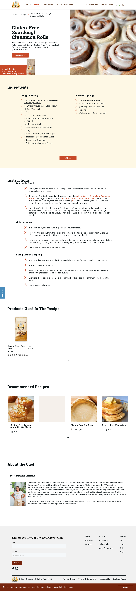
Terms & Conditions (87, 579)
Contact (102, 536)
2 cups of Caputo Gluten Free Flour (78, 198)
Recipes (23, 15)
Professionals (92, 5)
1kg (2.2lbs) (30, 347)
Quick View (21, 340)
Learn (59, 5)
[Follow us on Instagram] (16, 568)
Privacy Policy (69, 579)
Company (103, 540)
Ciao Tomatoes (107, 5)
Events (123, 536)
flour (74, 201)
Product (88, 544)
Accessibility (104, 579)
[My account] (119, 5)
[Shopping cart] (123, 5)
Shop (87, 536)
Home (15, 15)
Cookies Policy (119, 579)
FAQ (121, 540)
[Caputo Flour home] (16, 5)
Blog (122, 544)
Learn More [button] (68, 587)
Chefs (122, 552)
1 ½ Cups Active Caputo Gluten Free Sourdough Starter (41, 101)
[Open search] (116, 5)
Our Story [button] (48, 5)
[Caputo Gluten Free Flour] (21, 329)
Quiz (122, 548)
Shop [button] (28, 5)
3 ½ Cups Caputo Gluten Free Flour (40, 106)
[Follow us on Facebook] (13, 568)
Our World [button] (68, 5)
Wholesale (104, 544)
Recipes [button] (37, 5)
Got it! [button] (125, 587)
